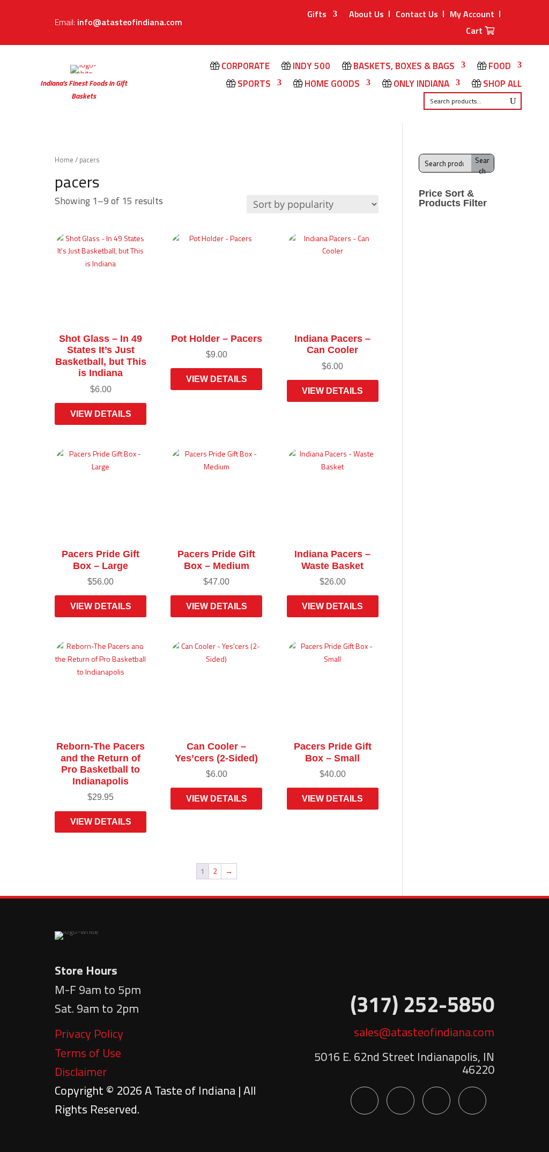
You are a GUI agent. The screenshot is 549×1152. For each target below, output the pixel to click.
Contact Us (417, 14)
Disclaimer (81, 1072)
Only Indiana (420, 85)
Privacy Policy (89, 1033)
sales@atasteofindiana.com (424, 1032)
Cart (475, 31)
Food (498, 67)
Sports (253, 85)
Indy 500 (310, 67)
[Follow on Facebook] (365, 1100)
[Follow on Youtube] (436, 1100)
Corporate (244, 67)
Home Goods (331, 85)
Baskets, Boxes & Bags (403, 67)
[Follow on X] (400, 1100)
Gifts (317, 15)
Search (482, 163)
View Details (100, 413)
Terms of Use (88, 1053)
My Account (472, 14)
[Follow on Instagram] (472, 1100)
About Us (366, 14)
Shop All (501, 85)
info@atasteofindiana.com (129, 22)
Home (64, 159)
